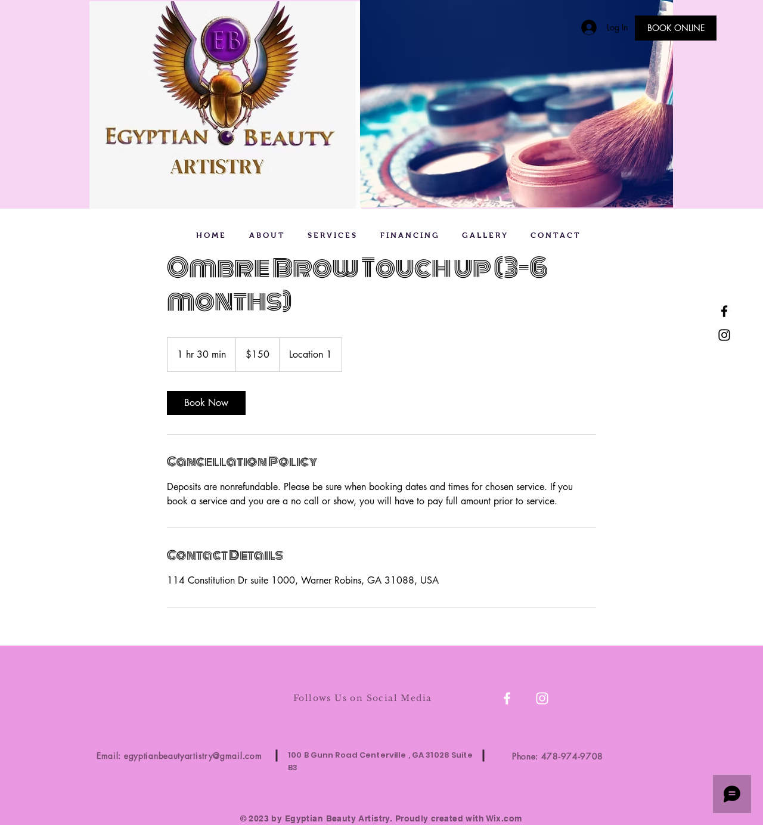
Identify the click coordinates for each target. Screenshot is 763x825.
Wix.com (504, 818)
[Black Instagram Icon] (724, 335)
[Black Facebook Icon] (724, 311)
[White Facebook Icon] (507, 698)
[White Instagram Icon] (542, 698)
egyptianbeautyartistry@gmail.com (193, 755)
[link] (206, 403)
